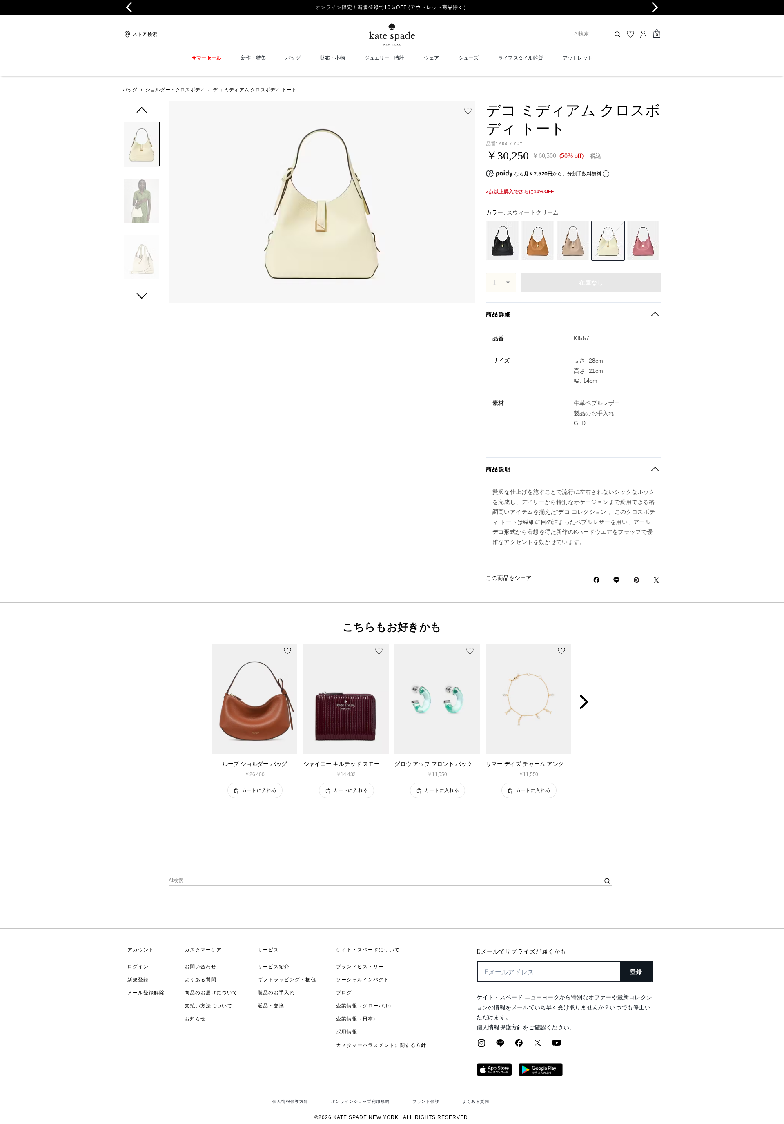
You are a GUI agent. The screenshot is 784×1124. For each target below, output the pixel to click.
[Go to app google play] (541, 1074)
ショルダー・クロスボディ (175, 90)
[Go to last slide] (129, 7)
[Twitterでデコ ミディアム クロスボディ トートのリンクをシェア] (656, 580)
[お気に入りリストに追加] (468, 111)
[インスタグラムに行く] (481, 1045)
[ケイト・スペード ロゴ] (392, 34)
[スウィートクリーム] (608, 241)
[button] (141, 146)
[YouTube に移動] (556, 1045)
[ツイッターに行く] (538, 1045)
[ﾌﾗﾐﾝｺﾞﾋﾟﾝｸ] (643, 241)
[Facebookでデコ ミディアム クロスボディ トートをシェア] (596, 580)
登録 (636, 972)
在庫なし (591, 282)
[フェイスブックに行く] (519, 1045)
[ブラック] (502, 241)
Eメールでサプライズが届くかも (521, 952)
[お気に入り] (630, 34)
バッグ (130, 90)
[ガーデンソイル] (538, 241)
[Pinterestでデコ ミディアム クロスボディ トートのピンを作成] (636, 580)
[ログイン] (643, 34)
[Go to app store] (494, 1074)
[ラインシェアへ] (500, 1045)
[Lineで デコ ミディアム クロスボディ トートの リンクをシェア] (616, 580)
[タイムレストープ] (573, 241)
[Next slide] (655, 7)
